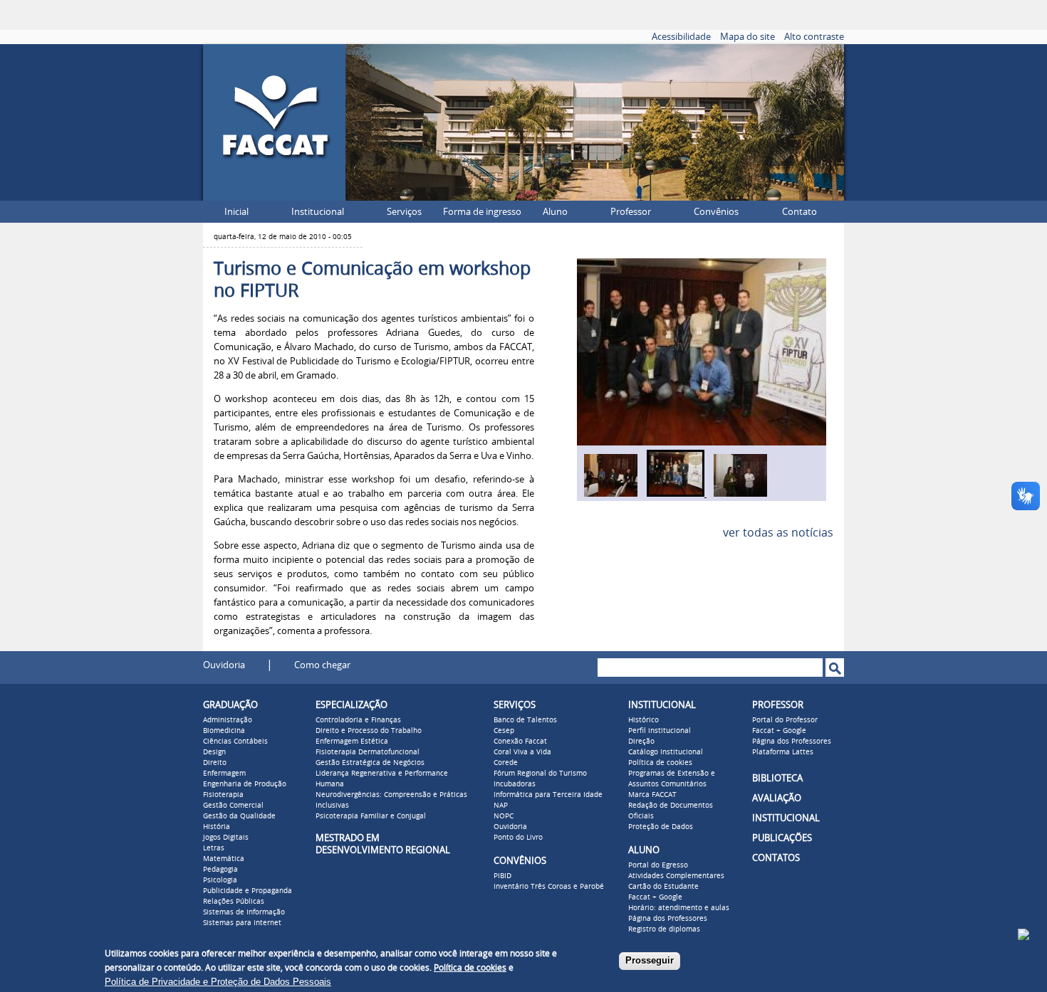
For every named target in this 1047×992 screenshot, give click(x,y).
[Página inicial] (274, 197)
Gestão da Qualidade (239, 816)
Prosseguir (649, 960)
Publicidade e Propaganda (247, 891)
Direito (214, 763)
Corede (506, 763)
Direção (641, 741)
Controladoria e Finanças (358, 720)
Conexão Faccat (520, 741)
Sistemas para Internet (242, 923)
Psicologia (220, 880)
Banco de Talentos (525, 720)
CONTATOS (776, 858)
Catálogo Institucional (665, 752)
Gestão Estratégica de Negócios (370, 763)
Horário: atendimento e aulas (678, 908)
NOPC (504, 816)
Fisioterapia (223, 795)
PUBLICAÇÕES (782, 838)
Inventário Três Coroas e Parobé (549, 886)
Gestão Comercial (233, 805)
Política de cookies (660, 763)
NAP (501, 805)
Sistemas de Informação (244, 912)
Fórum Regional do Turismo (540, 773)
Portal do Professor (785, 720)
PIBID (502, 876)
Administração (227, 720)
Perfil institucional (659, 731)
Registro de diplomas (664, 929)
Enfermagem (224, 773)
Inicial (236, 211)
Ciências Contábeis (235, 741)
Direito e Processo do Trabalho (369, 731)
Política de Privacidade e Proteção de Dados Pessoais (218, 981)
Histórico (643, 720)
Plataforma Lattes (782, 752)
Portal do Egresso (658, 865)
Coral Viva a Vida (522, 752)
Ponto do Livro (518, 837)
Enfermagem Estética (352, 741)
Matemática (223, 859)
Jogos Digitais (226, 837)
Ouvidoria (224, 665)
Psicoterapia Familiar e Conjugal (371, 816)
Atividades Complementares (676, 876)
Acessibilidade (681, 36)
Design (214, 752)
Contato (799, 211)
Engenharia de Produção (244, 784)
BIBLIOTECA (777, 778)
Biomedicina (224, 731)
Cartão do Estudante (663, 886)
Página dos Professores (667, 918)
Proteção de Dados (660, 827)
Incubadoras (515, 784)
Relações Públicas (233, 901)
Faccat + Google (655, 897)
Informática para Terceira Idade (548, 795)
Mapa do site (747, 36)
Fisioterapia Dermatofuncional (368, 752)
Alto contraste (814, 36)
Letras (213, 848)
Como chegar (322, 665)
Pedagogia (220, 869)
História (216, 827)
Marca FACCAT (652, 795)
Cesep (504, 731)
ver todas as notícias (778, 532)
